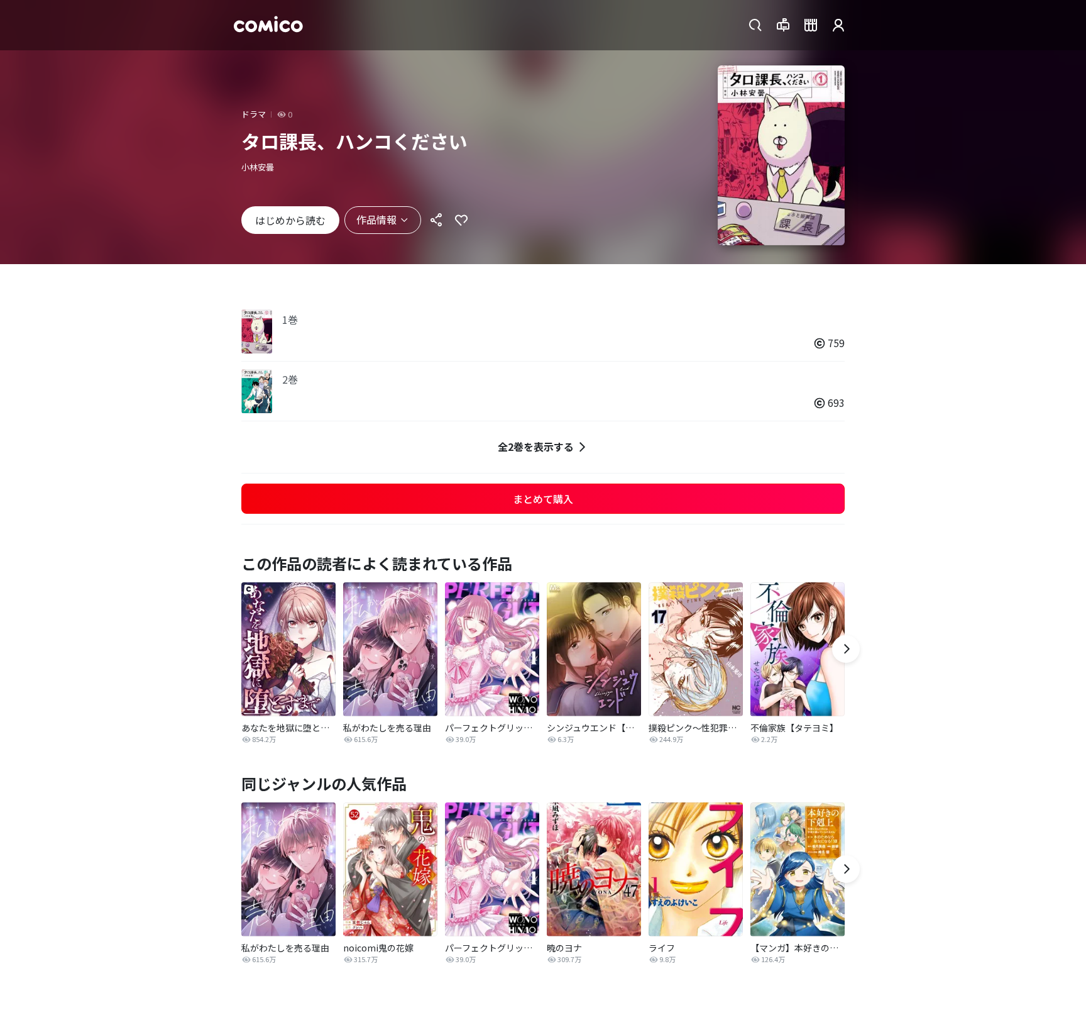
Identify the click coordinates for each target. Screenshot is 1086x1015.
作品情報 (376, 219)
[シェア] (436, 220)
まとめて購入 (543, 498)
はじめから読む (290, 220)
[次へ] (846, 649)
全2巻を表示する (536, 446)
